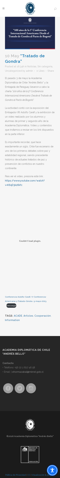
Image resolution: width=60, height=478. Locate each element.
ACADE (18, 315)
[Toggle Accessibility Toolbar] (52, 470)
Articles (28, 315)
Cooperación (42, 315)
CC (28, 475)
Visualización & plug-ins (43, 475)
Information (12, 320)
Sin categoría (45, 66)
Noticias (31, 66)
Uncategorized (13, 70)
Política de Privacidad (15, 475)
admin (29, 70)
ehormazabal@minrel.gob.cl (28, 372)
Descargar (11, 305)
